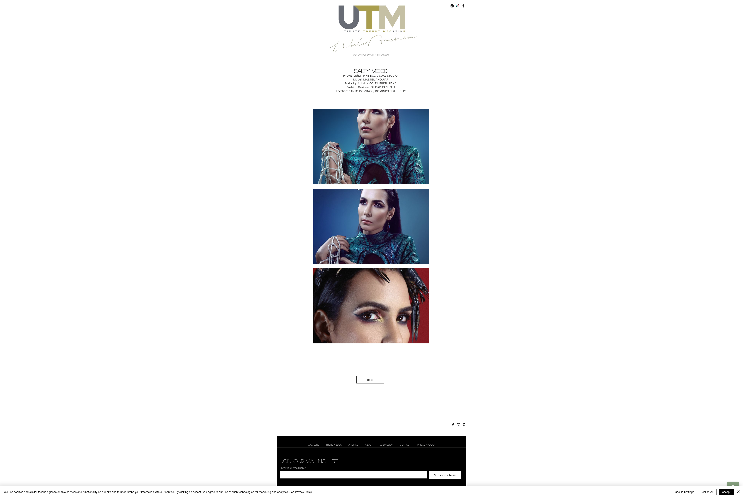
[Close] (738, 492)
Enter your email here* (293, 468)
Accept (726, 492)
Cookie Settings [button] (684, 492)
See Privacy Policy (300, 492)
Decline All (706, 492)
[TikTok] (458, 6)
